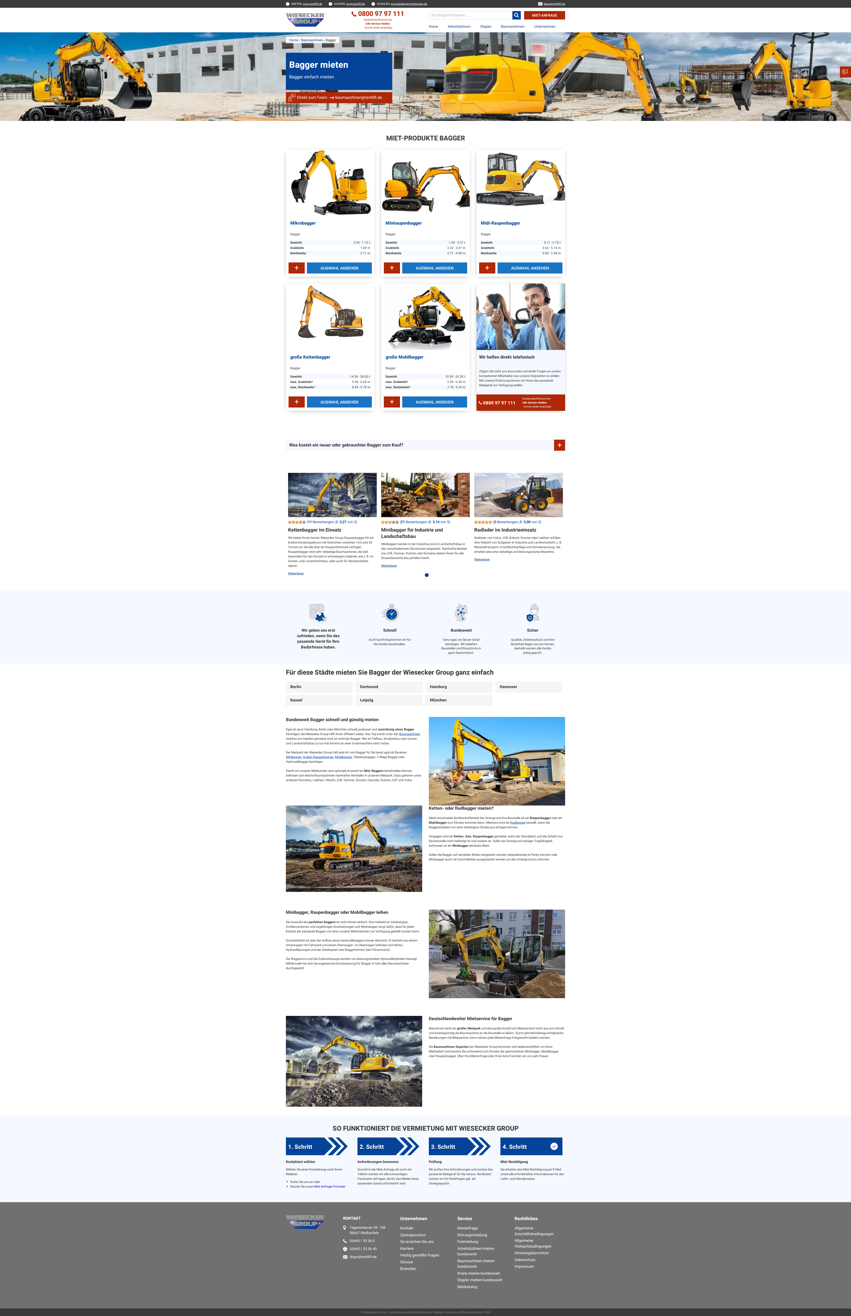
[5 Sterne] (304, 522)
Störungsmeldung (472, 1235)
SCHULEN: (402, 4)
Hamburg (438, 687)
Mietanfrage (467, 1228)
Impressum (524, 1266)
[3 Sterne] (297, 522)
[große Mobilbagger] (425, 316)
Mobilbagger (343, 757)
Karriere (407, 1248)
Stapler (486, 26)
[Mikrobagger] (330, 182)
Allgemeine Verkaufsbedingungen (533, 1243)
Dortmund (369, 687)
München (438, 700)
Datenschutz (525, 1260)
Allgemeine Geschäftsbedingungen (534, 1231)
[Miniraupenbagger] (425, 182)
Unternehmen (545, 26)
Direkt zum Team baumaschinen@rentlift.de (339, 98)
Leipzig (366, 700)
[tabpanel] (332, 527)
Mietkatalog (467, 1287)
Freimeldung (467, 1241)
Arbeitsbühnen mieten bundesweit (475, 1251)
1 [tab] (427, 577)
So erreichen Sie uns (417, 1241)
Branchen (408, 1268)
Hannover (508, 687)
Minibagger (293, 757)
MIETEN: (306, 4)
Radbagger (518, 822)
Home (293, 40)
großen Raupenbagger (318, 757)
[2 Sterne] (293, 522)
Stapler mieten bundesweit (479, 1280)
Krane (433, 26)
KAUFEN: (349, 4)
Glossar (406, 1262)
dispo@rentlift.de (363, 1257)
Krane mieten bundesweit (478, 1273)
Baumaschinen (513, 26)
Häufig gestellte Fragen (419, 1255)
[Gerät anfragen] (297, 268)
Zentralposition (413, 1235)
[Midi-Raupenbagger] (520, 182)
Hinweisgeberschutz (532, 1253)
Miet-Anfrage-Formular (329, 1186)
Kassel (296, 700)
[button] (516, 15)
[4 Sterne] (300, 522)
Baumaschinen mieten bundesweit (475, 1263)
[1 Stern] (290, 522)
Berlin (295, 687)
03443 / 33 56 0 (362, 1241)
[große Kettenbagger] (330, 316)
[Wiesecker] (306, 20)
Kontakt (407, 1228)
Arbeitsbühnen (459, 26)
